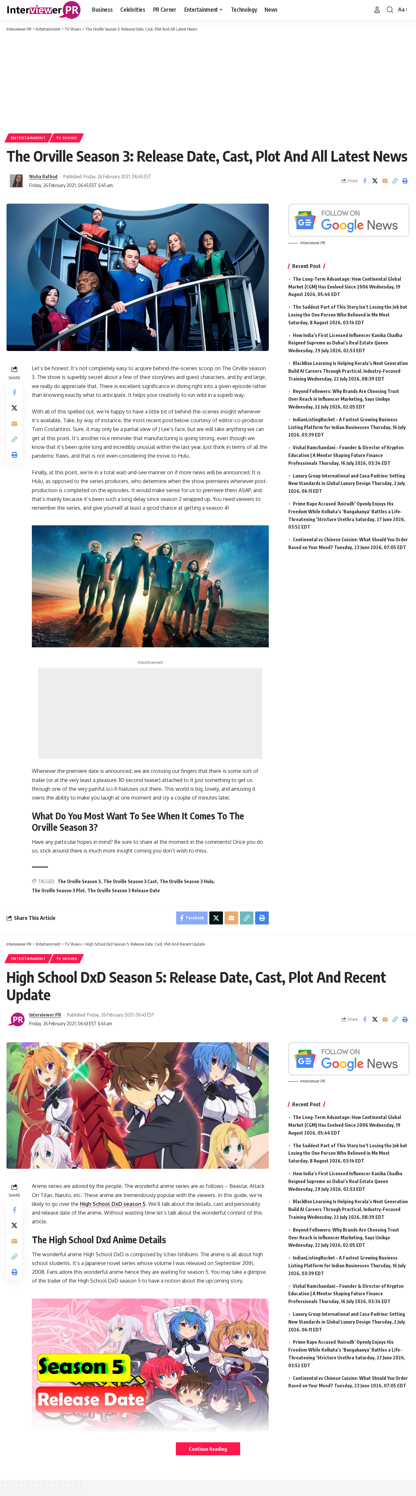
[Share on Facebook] (364, 181)
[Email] (384, 181)
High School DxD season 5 (113, 1204)
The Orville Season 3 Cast (130, 881)
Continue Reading (208, 1449)
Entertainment (28, 137)
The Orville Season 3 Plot (58, 890)
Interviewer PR (45, 1015)
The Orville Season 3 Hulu (187, 881)
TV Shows (67, 137)
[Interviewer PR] (44, 10)
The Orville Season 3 (79, 881)
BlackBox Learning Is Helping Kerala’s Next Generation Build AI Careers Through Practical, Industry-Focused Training (348, 371)
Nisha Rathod (43, 176)
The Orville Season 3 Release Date (123, 890)
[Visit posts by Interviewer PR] (16, 1019)
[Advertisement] (208, 81)
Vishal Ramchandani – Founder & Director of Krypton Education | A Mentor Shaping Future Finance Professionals (346, 455)
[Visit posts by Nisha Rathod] (16, 181)
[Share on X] (374, 181)
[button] (377, 10)
